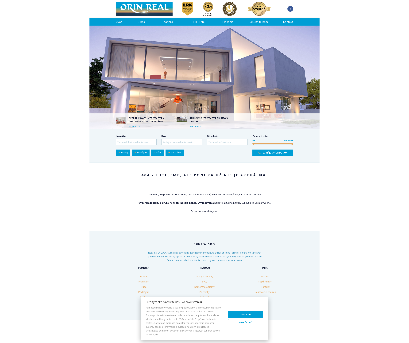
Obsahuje (212, 136)
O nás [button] (141, 22)
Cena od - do (260, 136)
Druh (164, 136)
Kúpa (158, 152)
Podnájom (176, 152)
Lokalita (121, 136)
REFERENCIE (199, 22)
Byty (204, 281)
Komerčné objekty (204, 286)
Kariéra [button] (168, 22)
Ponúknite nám (258, 22)
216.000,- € (195, 126)
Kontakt (288, 22)
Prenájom (142, 152)
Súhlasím (245, 314)
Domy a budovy (204, 276)
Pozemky (204, 291)
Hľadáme (227, 22)
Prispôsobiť (246, 322)
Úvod (119, 22)
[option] (204, 77)
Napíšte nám (265, 281)
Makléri (265, 276)
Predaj (124, 152)
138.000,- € (134, 126)
